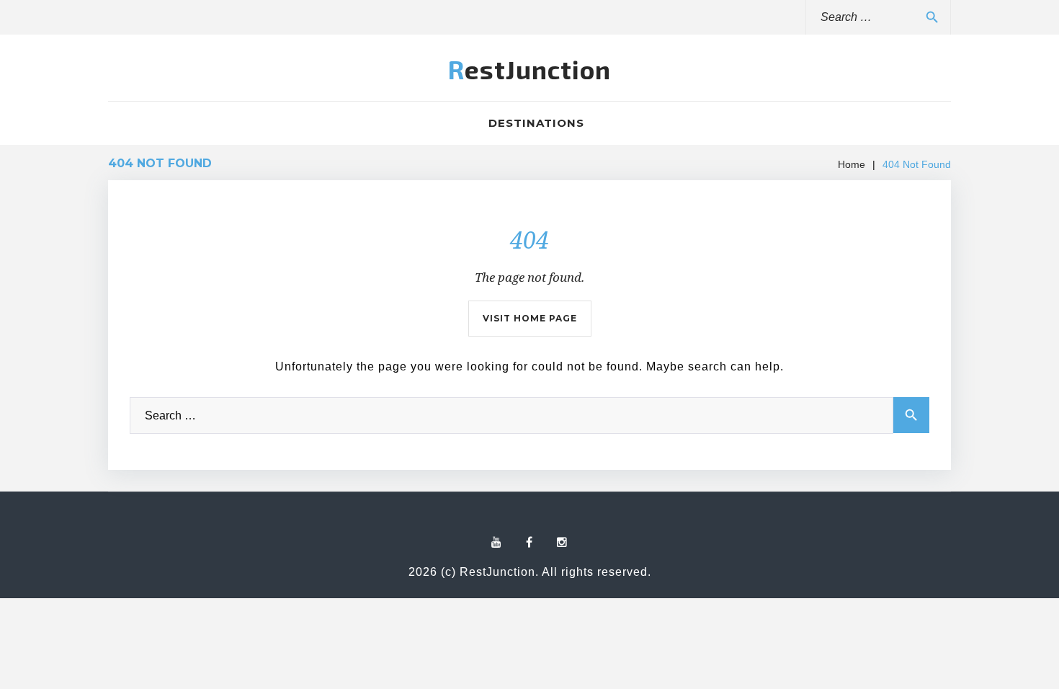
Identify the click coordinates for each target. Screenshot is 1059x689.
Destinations (536, 122)
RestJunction (529, 69)
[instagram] (562, 542)
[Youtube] (496, 542)
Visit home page (530, 318)
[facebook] (529, 542)
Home (851, 164)
